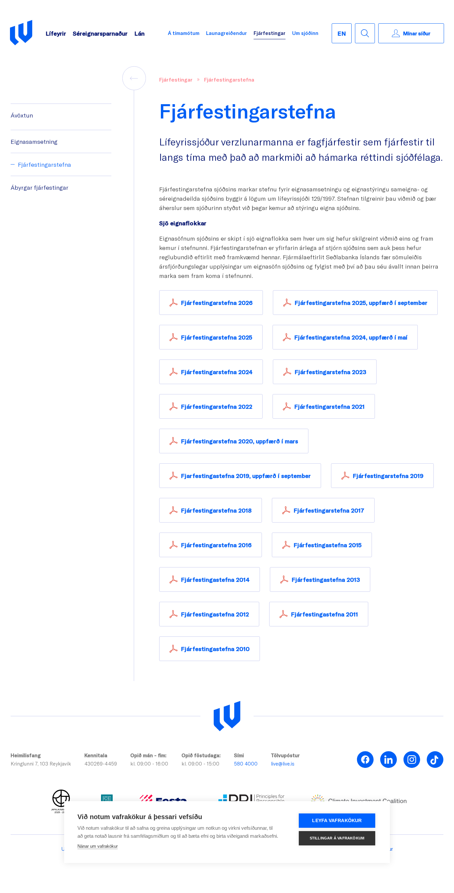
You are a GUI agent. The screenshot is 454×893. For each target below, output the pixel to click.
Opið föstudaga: (201, 755)
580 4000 (246, 764)
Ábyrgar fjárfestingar (39, 187)
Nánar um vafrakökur (97, 846)
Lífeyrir (56, 33)
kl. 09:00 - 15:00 (200, 764)
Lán (139, 33)
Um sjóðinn (305, 33)
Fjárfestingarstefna (44, 164)
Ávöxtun (22, 115)
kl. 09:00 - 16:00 (149, 764)
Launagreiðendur (226, 33)
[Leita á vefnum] (365, 33)
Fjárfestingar (269, 33)
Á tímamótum (183, 33)
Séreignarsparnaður (100, 33)
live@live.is (282, 764)
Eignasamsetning (34, 141)
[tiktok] (435, 759)
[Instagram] (411, 759)
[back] (134, 78)
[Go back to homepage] (21, 33)
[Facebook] (365, 759)
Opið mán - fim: (148, 755)
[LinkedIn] (388, 759)
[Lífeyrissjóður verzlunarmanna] (227, 716)
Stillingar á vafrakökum (337, 838)
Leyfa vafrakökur (337, 820)
